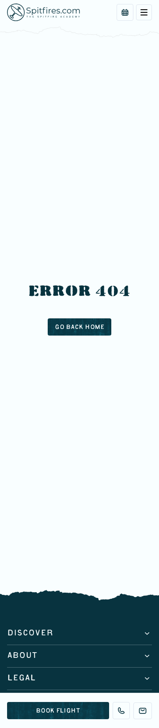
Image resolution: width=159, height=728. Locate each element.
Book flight (58, 711)
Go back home (79, 328)
